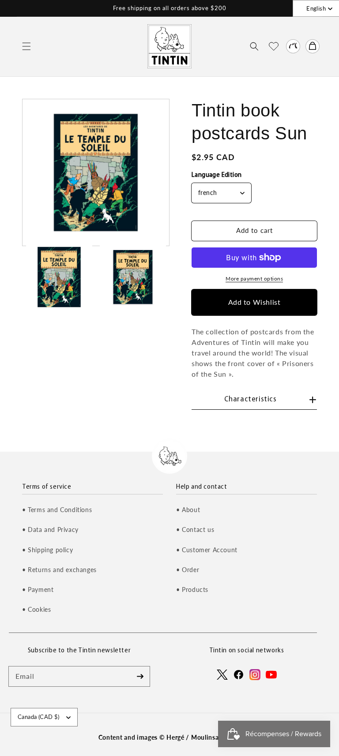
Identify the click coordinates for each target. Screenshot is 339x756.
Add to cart (254, 230)
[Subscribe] (140, 676)
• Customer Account (206, 550)
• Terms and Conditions (57, 509)
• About (188, 509)
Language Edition (216, 175)
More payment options (254, 278)
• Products (192, 589)
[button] (26, 46)
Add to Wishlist (254, 302)
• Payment (37, 589)
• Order (187, 569)
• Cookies (36, 609)
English (316, 8)
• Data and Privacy (50, 529)
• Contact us (195, 529)
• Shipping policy (47, 550)
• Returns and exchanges (59, 569)
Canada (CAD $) (39, 716)
